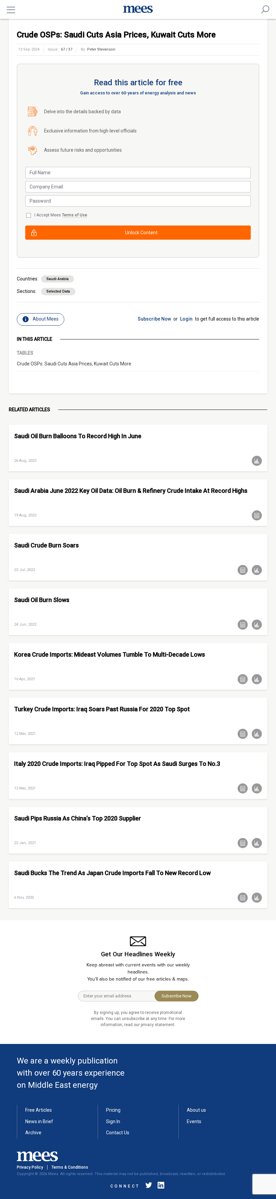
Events (194, 1121)
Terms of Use (74, 215)
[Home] (138, 9)
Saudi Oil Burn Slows (41, 599)
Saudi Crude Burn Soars (46, 545)
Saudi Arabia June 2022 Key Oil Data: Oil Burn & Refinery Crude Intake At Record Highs (130, 490)
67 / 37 (66, 49)
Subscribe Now (154, 319)
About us (196, 1110)
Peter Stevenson (101, 49)
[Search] (265, 9)
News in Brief (39, 1121)
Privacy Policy (30, 1167)
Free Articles (38, 1110)
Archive (33, 1132)
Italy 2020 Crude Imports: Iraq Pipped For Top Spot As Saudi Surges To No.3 (117, 763)
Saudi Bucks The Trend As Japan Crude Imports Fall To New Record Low (112, 872)
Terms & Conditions (69, 1167)
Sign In (113, 1121)
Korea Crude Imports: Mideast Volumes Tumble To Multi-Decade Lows (109, 654)
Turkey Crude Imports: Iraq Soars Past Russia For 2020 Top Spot (102, 709)
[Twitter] (149, 1186)
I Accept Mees (60, 215)
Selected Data (58, 291)
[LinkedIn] (159, 1186)
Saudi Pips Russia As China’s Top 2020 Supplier (77, 818)
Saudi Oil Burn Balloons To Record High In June (77, 436)
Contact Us (117, 1132)
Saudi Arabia (57, 279)
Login (186, 319)
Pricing (113, 1110)
